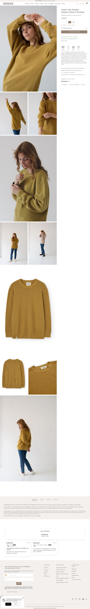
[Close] (23, 597)
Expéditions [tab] (34, 499)
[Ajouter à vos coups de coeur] (85, 28)
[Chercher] (77, 3)
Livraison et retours (60, 569)
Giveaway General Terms (62, 582)
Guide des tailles (60, 572)
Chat (83, 84)
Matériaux (74, 571)
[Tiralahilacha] (8, 3)
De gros (73, 573)
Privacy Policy (30, 588)
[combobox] (7, 575)
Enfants (46, 572)
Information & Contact (61, 567)
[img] (10, 543)
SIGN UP (19, 583)
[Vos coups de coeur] (83, 3)
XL (73, 22)
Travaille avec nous (76, 579)
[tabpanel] (45, 510)
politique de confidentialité (52, 608)
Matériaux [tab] (56, 499)
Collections (46, 576)
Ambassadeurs (75, 575)
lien (39, 516)
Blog (73, 577)
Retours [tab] (42, 499)
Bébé (45, 574)
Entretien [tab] (49, 499)
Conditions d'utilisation (37, 608)
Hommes (46, 569)
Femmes (46, 567)
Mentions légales (44, 608)
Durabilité (74, 569)
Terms (5, 589)
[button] (32, 3)
